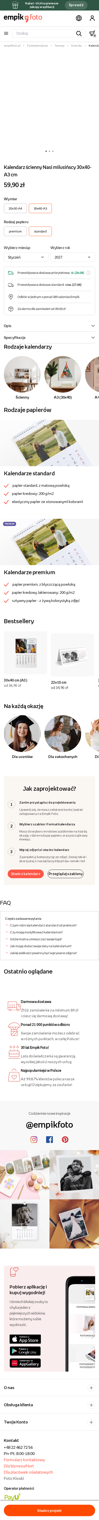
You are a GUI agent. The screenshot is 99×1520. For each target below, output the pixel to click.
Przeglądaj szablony (66, 874)
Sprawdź (76, 5)
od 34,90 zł (59, 687)
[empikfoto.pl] (23, 17)
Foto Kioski (14, 1478)
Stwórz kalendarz (25, 874)
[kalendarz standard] (49, 442)
